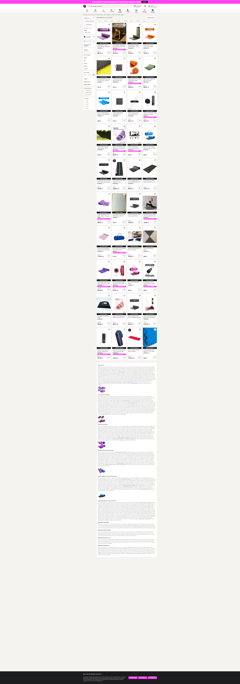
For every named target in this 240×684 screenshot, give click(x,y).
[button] (102, 41)
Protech (144, 21)
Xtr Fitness (138, 21)
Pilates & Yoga (114, 14)
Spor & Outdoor (91, 14)
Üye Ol (151, 6)
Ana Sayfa (85, 14)
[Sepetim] (145, 6)
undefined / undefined (89, 21)
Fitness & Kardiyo (107, 14)
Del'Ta (99, 21)
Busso (131, 21)
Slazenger (119, 21)
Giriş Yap (155, 6)
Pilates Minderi (121, 14)
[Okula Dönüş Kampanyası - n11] (120, 2)
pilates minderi (134, 383)
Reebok (112, 21)
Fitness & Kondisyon (99, 14)
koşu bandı (122, 440)
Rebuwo (125, 21)
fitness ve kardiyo (126, 400)
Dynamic (105, 21)
